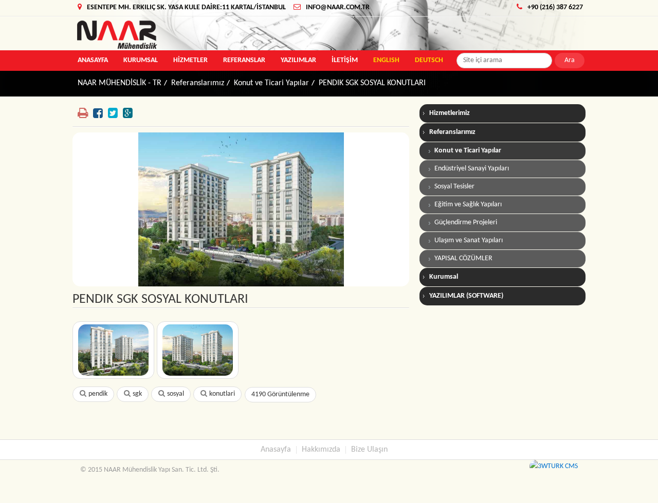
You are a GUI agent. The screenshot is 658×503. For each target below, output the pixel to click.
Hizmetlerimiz (449, 113)
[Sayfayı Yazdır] (83, 114)
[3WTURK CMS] (553, 466)
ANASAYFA (93, 60)
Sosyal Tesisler (454, 186)
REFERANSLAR (244, 60)
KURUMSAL (140, 60)
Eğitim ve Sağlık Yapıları (468, 204)
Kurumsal (443, 277)
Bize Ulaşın (369, 450)
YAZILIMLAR (298, 60)
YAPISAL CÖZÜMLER (463, 258)
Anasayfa (276, 450)
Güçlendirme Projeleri (465, 222)
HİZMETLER (190, 60)
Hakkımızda (321, 450)
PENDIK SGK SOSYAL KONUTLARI (372, 83)
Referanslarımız (197, 83)
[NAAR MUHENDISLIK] (158, 35)
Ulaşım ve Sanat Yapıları (468, 240)
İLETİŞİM (345, 60)
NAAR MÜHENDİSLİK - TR (119, 83)
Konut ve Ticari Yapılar (271, 83)
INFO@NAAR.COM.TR (338, 7)
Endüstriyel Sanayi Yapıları (471, 168)
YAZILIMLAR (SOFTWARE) (466, 296)
